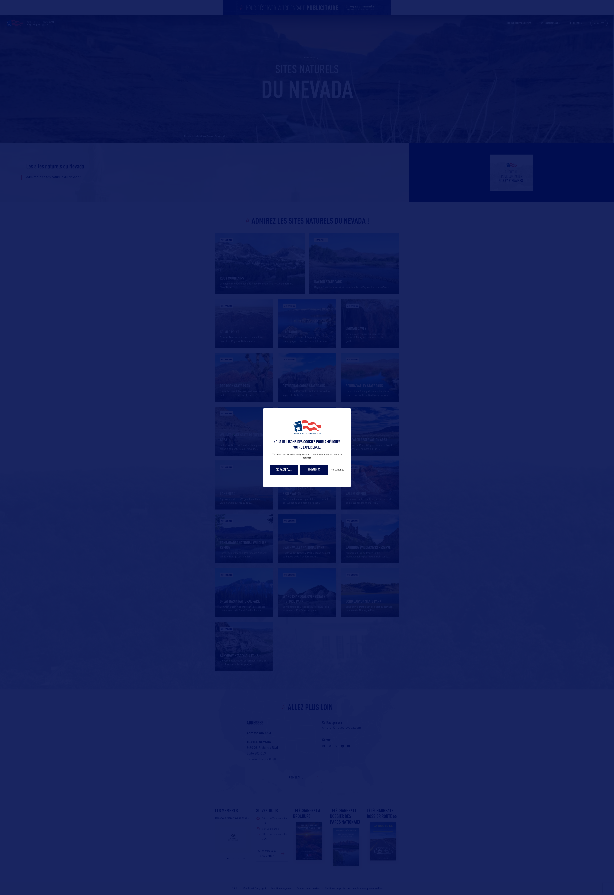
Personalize (337, 469)
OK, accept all (284, 469)
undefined (314, 469)
